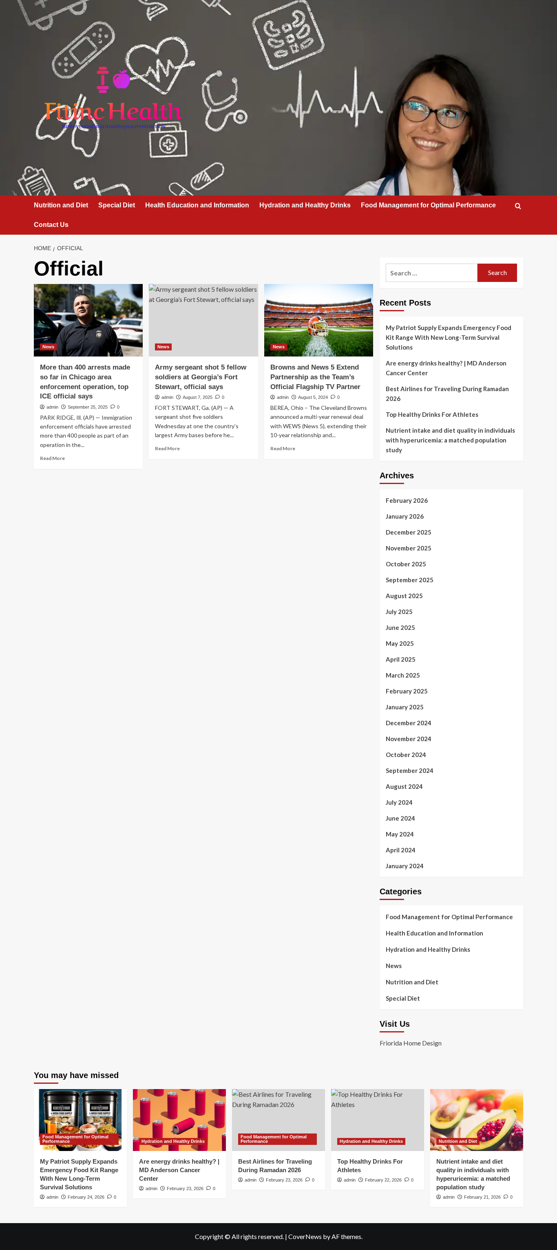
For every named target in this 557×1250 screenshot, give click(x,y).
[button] (518, 206)
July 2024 (399, 802)
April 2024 (401, 850)
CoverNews (305, 1236)
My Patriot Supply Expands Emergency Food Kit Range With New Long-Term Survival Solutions (448, 337)
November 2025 (408, 548)
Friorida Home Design (411, 1043)
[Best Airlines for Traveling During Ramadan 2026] (278, 1120)
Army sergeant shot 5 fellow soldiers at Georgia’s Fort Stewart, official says (200, 377)
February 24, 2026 (86, 1197)
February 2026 (407, 500)
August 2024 (404, 786)
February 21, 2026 (482, 1197)
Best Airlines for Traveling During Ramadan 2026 (447, 393)
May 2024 (400, 834)
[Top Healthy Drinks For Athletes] (377, 1120)
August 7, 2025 (197, 397)
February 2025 (407, 691)
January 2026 (405, 516)
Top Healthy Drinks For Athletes (432, 414)
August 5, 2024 (313, 397)
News (48, 346)
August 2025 (404, 595)
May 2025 (400, 643)
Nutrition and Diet (61, 205)
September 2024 (409, 770)
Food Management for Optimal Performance (428, 205)
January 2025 (405, 707)
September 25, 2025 (88, 407)
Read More (52, 458)
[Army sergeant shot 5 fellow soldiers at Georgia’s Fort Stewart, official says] (203, 320)
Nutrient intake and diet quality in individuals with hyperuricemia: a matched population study (450, 440)
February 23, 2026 (185, 1188)
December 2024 (408, 722)
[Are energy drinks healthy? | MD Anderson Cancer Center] (179, 1120)
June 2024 (400, 818)
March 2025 (403, 675)
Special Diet (116, 205)
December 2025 (408, 532)
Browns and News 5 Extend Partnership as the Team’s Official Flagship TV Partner (315, 377)
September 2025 (409, 579)
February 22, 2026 (383, 1179)
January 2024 (405, 865)
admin (52, 407)
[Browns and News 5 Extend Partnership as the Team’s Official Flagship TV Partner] (318, 320)
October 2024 (406, 754)
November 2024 (408, 738)
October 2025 (406, 564)
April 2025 (401, 659)
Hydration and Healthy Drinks (305, 205)
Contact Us (51, 224)
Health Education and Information (197, 205)
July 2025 (399, 611)
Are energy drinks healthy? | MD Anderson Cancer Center (446, 367)
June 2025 (400, 627)
